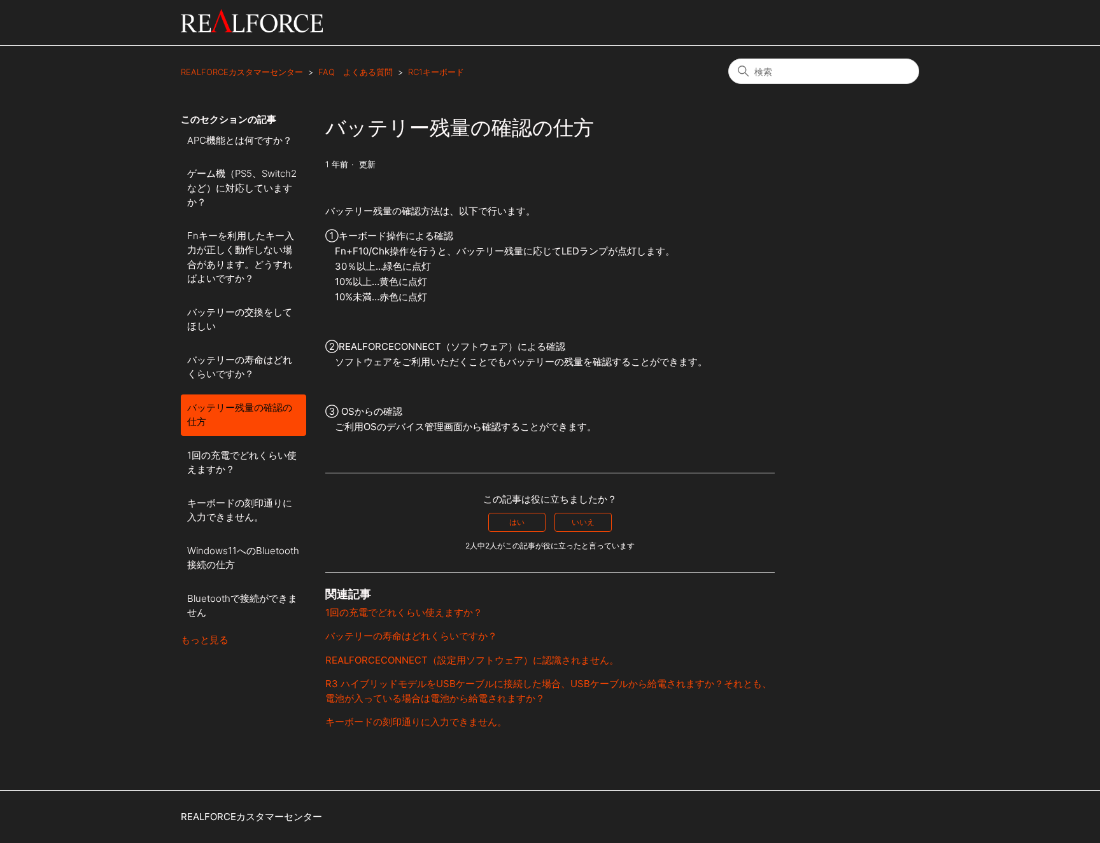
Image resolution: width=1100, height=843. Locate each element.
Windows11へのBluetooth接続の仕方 (243, 558)
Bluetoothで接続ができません (242, 605)
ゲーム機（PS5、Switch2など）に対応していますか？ (242, 187)
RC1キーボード (436, 72)
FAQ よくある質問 (355, 72)
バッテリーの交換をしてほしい (239, 319)
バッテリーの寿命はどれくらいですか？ (239, 367)
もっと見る (205, 640)
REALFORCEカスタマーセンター (242, 72)
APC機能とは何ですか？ (239, 140)
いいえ (583, 522)
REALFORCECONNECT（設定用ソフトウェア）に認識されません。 (472, 660)
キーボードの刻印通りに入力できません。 (239, 510)
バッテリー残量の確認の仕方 (239, 414)
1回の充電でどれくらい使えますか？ (242, 462)
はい (517, 522)
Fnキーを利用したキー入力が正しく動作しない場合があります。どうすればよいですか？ (240, 257)
